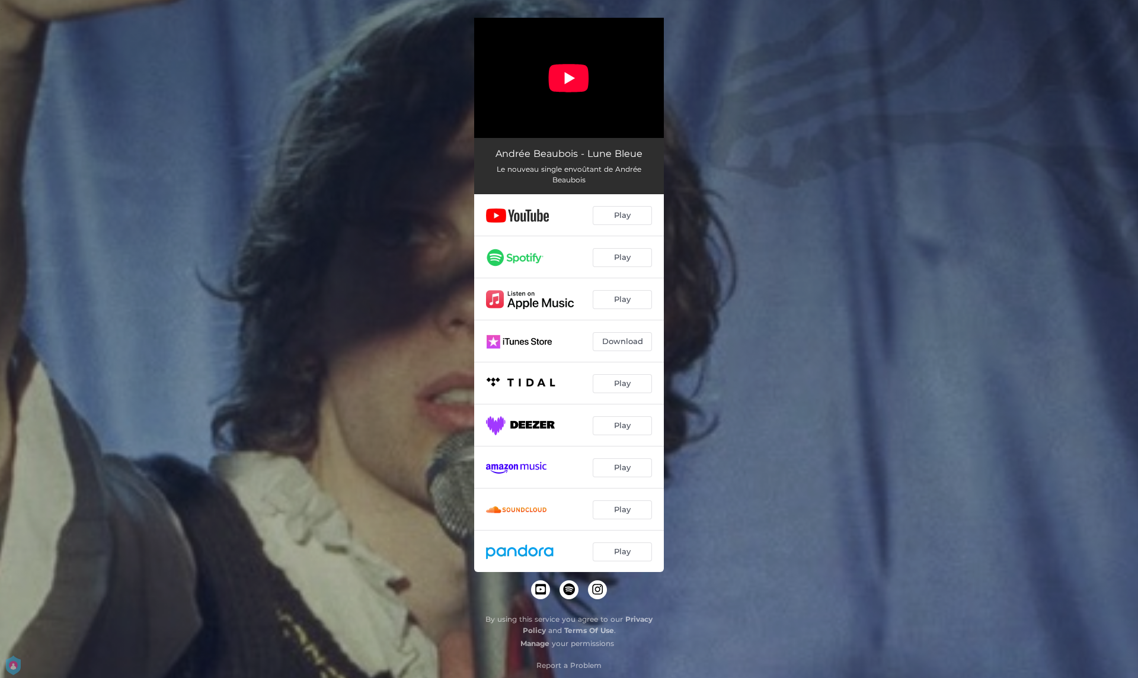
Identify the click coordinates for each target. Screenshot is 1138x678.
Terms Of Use (589, 630)
